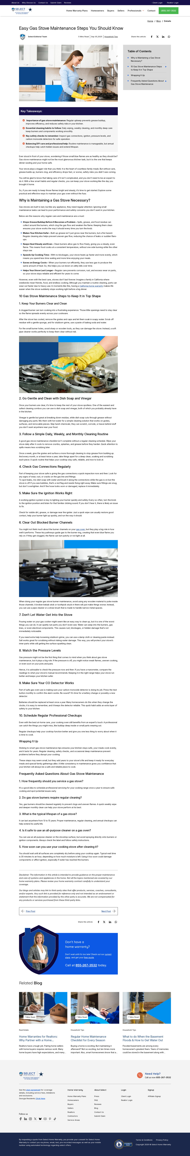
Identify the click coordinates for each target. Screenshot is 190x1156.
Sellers (121, 10)
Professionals (134, 10)
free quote (89, 957)
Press (96, 1096)
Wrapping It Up (138, 75)
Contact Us (43, 3)
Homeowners (97, 10)
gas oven (80, 529)
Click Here (40, 1098)
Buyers (110, 10)
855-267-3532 (86, 965)
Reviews (67, 3)
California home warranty (91, 286)
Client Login (157, 3)
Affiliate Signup (154, 1096)
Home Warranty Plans (77, 10)
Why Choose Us (29, 3)
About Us (15, 3)
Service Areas (74, 1120)
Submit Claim (55, 3)
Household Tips (111, 37)
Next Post (106, 911)
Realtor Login (172, 3)
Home (150, 21)
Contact (151, 10)
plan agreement (33, 1090)
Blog (158, 21)
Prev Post (30, 911)
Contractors (73, 1116)
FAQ (96, 1100)
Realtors (71, 1112)
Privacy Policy (162, 1140)
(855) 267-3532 (168, 10)
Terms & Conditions (144, 1140)
